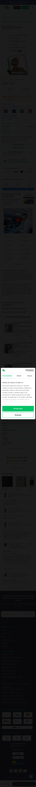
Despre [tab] (29, 376)
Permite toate (17, 408)
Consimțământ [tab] (7, 376)
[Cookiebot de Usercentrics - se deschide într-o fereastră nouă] (25, 370)
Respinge (18, 415)
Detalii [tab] (19, 376)
